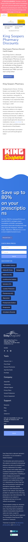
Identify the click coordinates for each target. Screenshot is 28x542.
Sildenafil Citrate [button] (8, 270)
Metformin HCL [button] (7, 275)
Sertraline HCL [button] (7, 284)
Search (14, 256)
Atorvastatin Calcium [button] (9, 265)
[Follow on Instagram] (10, 351)
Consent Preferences (9, 393)
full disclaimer (19, 523)
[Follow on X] (7, 351)
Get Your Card (13, 15)
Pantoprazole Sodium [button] (9, 303)
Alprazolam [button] (6, 298)
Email (5, 423)
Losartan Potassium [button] (9, 289)
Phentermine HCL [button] (8, 293)
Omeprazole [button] (6, 307)
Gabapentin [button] (19, 270)
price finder (18, 122)
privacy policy (6, 525)
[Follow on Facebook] (4, 351)
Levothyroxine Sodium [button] (9, 279)
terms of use (16, 525)
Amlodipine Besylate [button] (9, 312)
